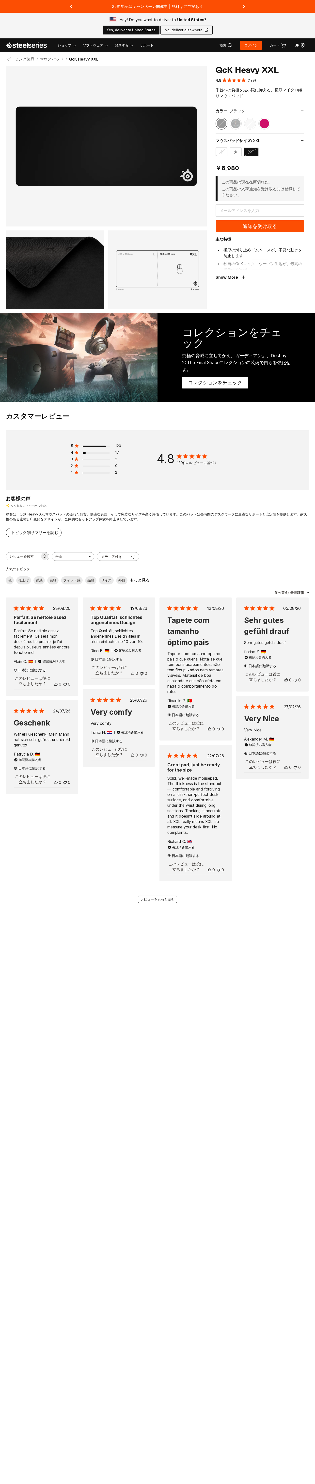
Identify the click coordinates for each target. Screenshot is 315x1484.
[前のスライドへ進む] (71, 6)
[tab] (226, 45)
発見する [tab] (121, 45)
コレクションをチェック (218, 384)
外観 (121, 580)
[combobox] (73, 556)
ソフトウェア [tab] (93, 45)
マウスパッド (51, 59)
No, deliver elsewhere (184, 30)
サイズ (106, 580)
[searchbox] (23, 556)
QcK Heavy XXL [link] (83, 59)
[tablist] (96, 45)
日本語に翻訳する (32, 670)
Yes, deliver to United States (131, 30)
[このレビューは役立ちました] (56, 684)
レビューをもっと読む (157, 899)
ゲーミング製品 (20, 59)
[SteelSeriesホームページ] (29, 45)
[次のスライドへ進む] (244, 6)
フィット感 (71, 580)
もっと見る (140, 580)
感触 (52, 580)
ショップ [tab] (64, 45)
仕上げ (23, 580)
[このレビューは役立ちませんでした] (65, 684)
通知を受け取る (260, 226)
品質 (90, 580)
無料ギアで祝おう (187, 6)
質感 (39, 580)
